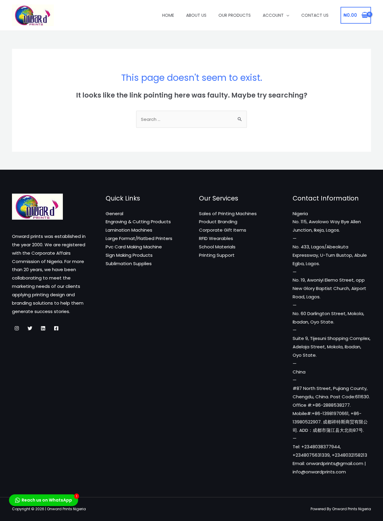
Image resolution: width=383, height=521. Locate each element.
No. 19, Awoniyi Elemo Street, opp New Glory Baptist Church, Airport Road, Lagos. (329, 288)
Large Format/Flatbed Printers (139, 238)
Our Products (234, 15)
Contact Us (315, 15)
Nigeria (300, 213)
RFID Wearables (216, 238)
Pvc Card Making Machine (134, 247)
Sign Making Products (129, 255)
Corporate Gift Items (222, 230)
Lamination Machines (129, 230)
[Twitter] (30, 328)
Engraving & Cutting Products (138, 221)
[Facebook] (56, 328)
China (299, 372)
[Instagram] (17, 328)
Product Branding (218, 221)
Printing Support (217, 255)
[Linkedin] (43, 328)
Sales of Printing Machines (228, 213)
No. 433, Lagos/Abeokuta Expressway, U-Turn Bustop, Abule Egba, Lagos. (330, 255)
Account (273, 15)
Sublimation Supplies (129, 263)
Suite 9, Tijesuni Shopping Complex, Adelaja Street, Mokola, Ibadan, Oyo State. (331, 346)
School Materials (217, 247)
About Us (196, 15)
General (114, 213)
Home (168, 15)
